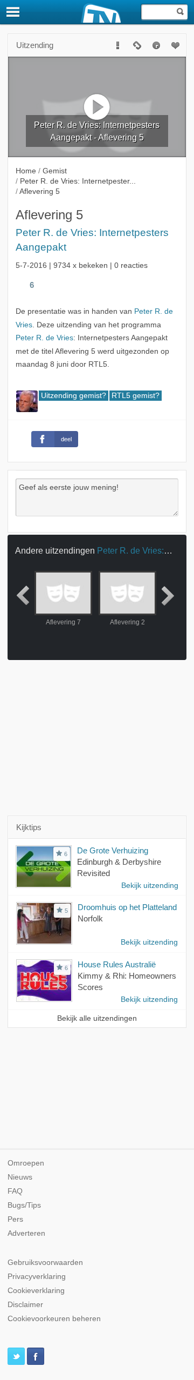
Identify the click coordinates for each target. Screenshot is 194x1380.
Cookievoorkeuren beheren (54, 1319)
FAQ (15, 1191)
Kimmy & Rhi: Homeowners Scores (127, 981)
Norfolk (90, 918)
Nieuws (20, 1177)
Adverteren (26, 1233)
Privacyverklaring (37, 1277)
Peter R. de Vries (44, 338)
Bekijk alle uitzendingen (97, 1018)
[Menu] (13, 12)
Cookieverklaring (36, 1291)
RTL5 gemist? (136, 396)
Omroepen (26, 1163)
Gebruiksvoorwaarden (45, 1262)
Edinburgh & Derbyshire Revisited (119, 867)
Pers (15, 1219)
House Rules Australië (117, 964)
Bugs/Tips (24, 1205)
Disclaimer (25, 1305)
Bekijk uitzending (149, 885)
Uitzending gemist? (73, 396)
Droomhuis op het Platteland (127, 907)
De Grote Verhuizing (112, 850)
